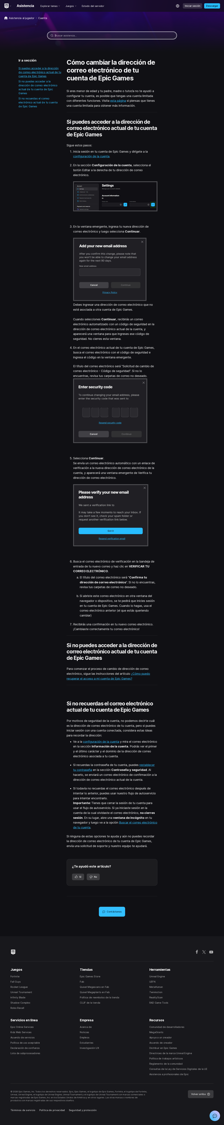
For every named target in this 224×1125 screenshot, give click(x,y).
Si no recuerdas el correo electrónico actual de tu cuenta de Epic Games (38, 102)
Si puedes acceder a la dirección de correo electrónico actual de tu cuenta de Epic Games (40, 72)
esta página (118, 100)
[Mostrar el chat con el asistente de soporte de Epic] (215, 1116)
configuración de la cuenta (91, 156)
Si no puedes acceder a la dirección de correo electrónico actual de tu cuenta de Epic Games (38, 87)
